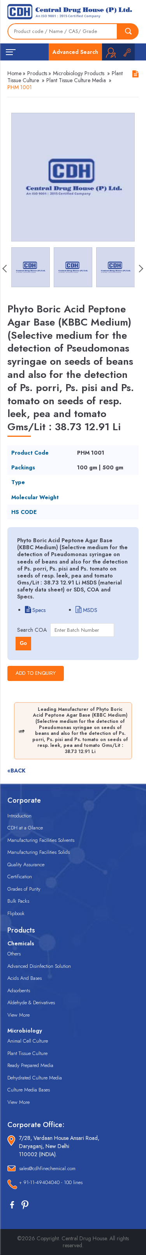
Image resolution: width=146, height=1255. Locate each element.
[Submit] (128, 31)
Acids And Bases (24, 978)
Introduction (19, 815)
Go (23, 643)
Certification (19, 876)
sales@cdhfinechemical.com (47, 1168)
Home (14, 73)
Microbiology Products (78, 73)
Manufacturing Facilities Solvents (40, 840)
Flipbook (16, 913)
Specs (38, 610)
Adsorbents (18, 990)
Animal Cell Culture (27, 1041)
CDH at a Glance (25, 827)
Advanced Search (75, 52)
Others (14, 953)
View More (18, 1015)
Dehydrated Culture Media (34, 1077)
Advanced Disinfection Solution (39, 966)
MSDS (89, 610)
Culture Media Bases (28, 1089)
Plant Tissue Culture (27, 1053)
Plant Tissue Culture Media (76, 80)
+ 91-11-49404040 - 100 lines (51, 1182)
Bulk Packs (18, 901)
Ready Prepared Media (30, 1065)
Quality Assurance (25, 864)
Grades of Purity (23, 889)
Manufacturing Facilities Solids (38, 852)
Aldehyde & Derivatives (31, 1002)
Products (37, 73)
